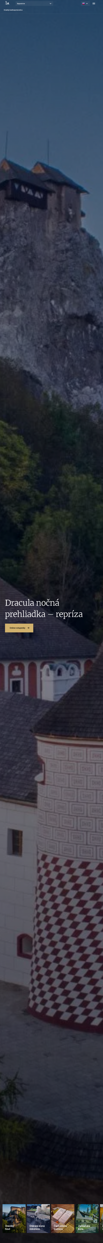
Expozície (21, 4)
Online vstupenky (17, 628)
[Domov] (7, 3)
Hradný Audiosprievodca (13, 10)
